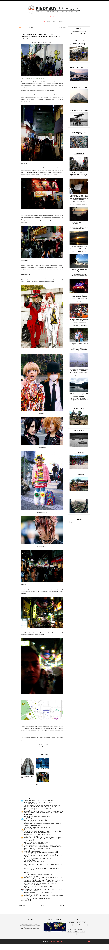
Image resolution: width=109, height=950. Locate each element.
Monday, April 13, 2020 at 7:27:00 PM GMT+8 (37, 899)
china (84, 922)
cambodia (78, 922)
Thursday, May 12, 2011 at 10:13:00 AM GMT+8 (37, 816)
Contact (61, 21)
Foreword (54, 21)
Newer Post (22, 905)
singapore (69, 931)
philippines (80, 929)
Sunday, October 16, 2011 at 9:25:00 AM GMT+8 (38, 886)
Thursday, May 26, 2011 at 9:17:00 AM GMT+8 (37, 859)
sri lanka (82, 931)
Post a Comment (26, 900)
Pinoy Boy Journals (29, 810)
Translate (84, 34)
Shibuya (26, 728)
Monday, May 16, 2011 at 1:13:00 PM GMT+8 (37, 827)
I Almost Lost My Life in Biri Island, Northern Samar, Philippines (79, 369)
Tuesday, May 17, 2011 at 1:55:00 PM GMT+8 (37, 835)
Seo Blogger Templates (56, 941)
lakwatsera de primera (31, 804)
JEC (25, 888)
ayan (25, 799)
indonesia (80, 924)
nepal (75, 929)
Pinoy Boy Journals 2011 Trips (79, 246)
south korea (76, 931)
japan (86, 924)
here (45, 350)
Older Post (63, 905)
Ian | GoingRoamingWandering (33, 843)
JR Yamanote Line (40, 726)
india (75, 924)
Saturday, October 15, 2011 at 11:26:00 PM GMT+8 (38, 875)
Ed (25, 822)
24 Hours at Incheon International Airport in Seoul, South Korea (78, 45)
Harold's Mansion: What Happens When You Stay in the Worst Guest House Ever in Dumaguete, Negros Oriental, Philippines (79, 197)
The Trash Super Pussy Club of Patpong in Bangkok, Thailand (79, 295)
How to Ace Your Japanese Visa (79, 172)
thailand (74, 933)
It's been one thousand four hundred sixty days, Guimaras (79, 223)
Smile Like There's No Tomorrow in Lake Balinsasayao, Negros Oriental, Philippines (79, 395)
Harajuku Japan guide (58, 739)
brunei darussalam (71, 922)
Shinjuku (55, 726)
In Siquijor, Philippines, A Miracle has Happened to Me (79, 344)
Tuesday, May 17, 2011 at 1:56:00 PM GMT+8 (37, 842)
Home (44, 21)
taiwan (69, 933)
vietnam (79, 933)
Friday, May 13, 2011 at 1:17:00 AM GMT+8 (36, 821)
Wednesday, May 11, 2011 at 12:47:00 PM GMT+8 (38, 802)
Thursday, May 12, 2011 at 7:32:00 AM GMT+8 (37, 808)
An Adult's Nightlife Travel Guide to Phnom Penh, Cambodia (79, 319)
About (49, 21)
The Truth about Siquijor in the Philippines (79, 270)
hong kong (70, 924)
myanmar (69, 929)
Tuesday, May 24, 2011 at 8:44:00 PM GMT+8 (37, 848)
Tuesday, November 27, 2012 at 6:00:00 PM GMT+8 (39, 892)
